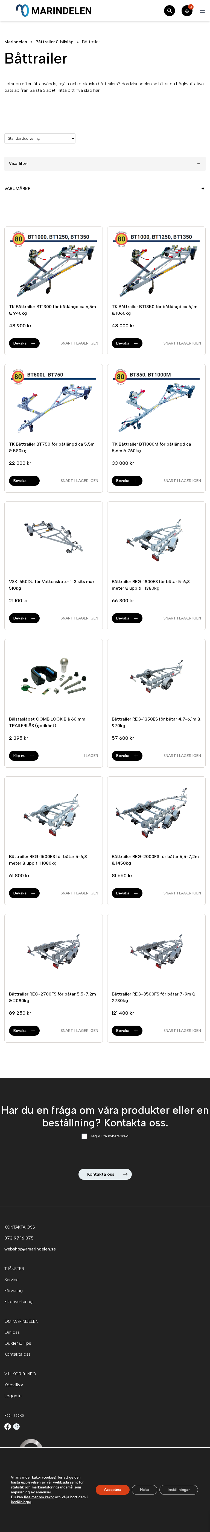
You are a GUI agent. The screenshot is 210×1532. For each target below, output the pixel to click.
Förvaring (13, 1290)
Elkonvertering (18, 1301)
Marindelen (15, 41)
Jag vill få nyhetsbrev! (109, 1136)
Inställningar (179, 1489)
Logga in (13, 1395)
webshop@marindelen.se (30, 1249)
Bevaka (20, 343)
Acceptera (112, 1489)
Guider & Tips (17, 1343)
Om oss (12, 1332)
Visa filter (104, 163)
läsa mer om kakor (39, 1497)
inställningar (21, 1502)
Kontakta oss (100, 1174)
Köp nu (19, 755)
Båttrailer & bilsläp (55, 41)
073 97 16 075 (19, 1238)
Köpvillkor (13, 1384)
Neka (144, 1489)
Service (11, 1279)
